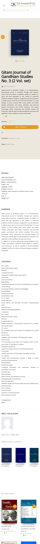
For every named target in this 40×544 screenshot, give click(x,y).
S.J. (14, 531)
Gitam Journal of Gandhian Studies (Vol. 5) (34, 466)
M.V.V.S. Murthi (9, 86)
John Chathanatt (8, 531)
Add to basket (21, 127)
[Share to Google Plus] (13, 144)
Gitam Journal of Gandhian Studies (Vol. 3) (6, 466)
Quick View (9, 511)
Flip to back (21, 61)
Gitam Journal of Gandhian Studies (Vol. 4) (20, 466)
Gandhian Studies (14, 138)
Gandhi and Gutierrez (6, 527)
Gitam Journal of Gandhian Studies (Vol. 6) (28, 528)
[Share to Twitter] (9, 144)
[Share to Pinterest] (6, 144)
